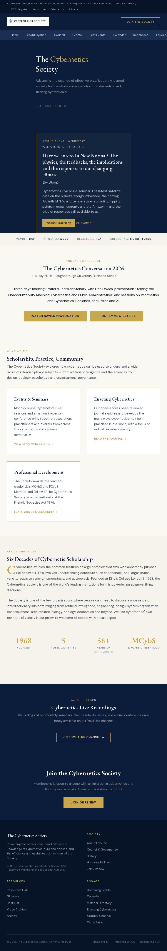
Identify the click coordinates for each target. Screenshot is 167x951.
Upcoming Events (99, 890)
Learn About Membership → (35, 512)
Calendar (119, 35)
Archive (12, 916)
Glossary (13, 896)
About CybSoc (37, 35)
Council (59, 35)
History (92, 856)
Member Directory (99, 903)
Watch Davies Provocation (55, 316)
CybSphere (95, 922)
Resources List (17, 890)
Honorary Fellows (98, 862)
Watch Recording (58, 223)
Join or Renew (83, 802)
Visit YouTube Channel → (83, 737)
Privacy (73, 9)
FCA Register (19, 9)
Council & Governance (102, 849)
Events (77, 35)
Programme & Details (117, 316)
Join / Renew (95, 869)
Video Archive (16, 909)
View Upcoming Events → (34, 444)
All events (83, 222)
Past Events (98, 35)
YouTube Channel (99, 916)
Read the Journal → (110, 438)
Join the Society (141, 22)
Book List (13, 903)
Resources (39, 9)
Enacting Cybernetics (102, 909)
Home (15, 35)
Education (57, 9)
